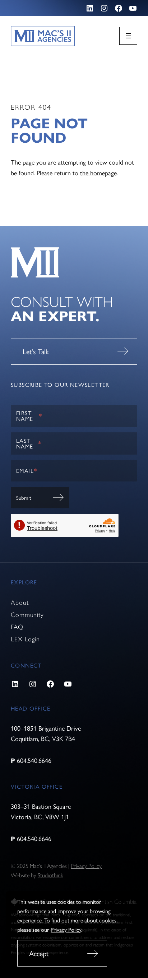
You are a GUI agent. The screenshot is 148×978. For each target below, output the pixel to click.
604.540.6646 (34, 760)
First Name (29, 416)
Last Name (28, 443)
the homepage (98, 172)
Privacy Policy (66, 929)
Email (26, 470)
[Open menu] (128, 36)
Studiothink (50, 875)
